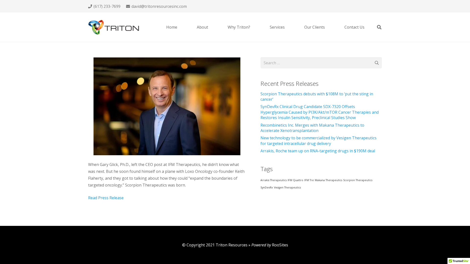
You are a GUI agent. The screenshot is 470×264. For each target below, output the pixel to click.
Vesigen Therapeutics (287, 187)
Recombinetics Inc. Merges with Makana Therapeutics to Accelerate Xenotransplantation (312, 127)
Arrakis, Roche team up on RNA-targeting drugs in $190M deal (317, 151)
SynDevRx (266, 187)
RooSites (280, 245)
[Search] (379, 27)
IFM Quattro (295, 180)
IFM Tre (309, 180)
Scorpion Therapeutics (357, 180)
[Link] (113, 27)
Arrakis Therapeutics (273, 180)
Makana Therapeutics (328, 180)
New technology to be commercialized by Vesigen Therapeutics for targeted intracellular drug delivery (318, 140)
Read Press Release (106, 197)
